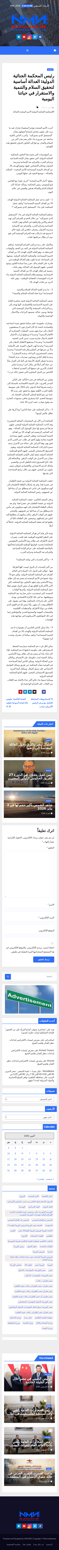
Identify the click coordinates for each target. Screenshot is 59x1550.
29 (22, 1170)
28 (29, 1170)
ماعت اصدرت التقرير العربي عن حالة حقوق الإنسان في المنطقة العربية (30, 1476)
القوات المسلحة (36, 1236)
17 (8, 1159)
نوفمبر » (40, 1179)
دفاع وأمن (48, 1437)
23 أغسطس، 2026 (43, 1418)
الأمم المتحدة (33, 1196)
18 (50, 1165)
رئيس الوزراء (18, 1246)
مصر (50, 1270)
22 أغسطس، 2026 (43, 1450)
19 (43, 1165)
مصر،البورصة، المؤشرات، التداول (31, 1270)
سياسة (49, 1406)
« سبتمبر (50, 1179)
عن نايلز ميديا (38, 1544)
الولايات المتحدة (46, 1246)
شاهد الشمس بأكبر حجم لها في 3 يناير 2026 (29, 806)
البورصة (22, 1207)
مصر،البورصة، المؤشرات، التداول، (38, 1275)
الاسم (51, 904)
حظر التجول (32, 1246)
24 (8, 1165)
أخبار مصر (48, 1374)
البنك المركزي (34, 1207)
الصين (12, 1230)
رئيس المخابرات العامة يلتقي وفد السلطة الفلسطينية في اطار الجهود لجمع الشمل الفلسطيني (30, 1413)
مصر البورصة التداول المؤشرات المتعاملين (35, 1302)
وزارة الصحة (28, 1323)
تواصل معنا (27, 1544)
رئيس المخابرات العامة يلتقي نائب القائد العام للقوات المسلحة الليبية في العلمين (30, 1445)
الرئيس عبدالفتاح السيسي (42, 1220)
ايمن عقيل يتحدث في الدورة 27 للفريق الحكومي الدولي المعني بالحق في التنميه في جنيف (30, 778)
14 (29, 1159)
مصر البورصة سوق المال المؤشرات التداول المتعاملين (30, 1307)
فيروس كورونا (38, 1252)
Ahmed (50, 1061)
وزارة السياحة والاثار (44, 1323)
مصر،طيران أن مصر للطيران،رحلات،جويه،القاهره (32, 1296)
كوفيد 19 (28, 1265)
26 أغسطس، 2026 (43, 1387)
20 (37, 1165)
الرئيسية (50, 69)
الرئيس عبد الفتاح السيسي (18, 1220)
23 (15, 1165)
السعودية (48, 1225)
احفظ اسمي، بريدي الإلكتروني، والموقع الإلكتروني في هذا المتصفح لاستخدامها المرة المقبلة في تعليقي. (30, 949)
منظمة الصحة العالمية (43, 1318)
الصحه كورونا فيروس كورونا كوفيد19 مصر (35, 1230)
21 (29, 1165)
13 (37, 1159)
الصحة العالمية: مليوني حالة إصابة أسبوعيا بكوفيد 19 (17, 703)
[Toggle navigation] (27, 50)
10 (8, 1153)
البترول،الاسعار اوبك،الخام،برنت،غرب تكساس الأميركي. (29, 1201)
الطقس (49, 1236)
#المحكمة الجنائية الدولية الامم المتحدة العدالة (33, 112)
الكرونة (24, 1236)
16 (15, 1159)
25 (50, 1170)
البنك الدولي (47, 1207)
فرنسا (50, 1252)
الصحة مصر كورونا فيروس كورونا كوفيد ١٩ (25, 1225)
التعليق (50, 848)
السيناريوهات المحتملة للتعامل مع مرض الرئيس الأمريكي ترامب (42, 703)
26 (43, 1170)
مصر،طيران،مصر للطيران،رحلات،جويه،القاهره (33, 1291)
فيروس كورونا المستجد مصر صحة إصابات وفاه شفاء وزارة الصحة (31, 1258)
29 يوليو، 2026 (44, 1481)
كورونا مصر (39, 1265)
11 (50, 1159)
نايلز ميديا (28, 1318)
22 (22, 1165)
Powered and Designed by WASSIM (17, 1539)
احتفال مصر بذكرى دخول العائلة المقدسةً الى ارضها (30, 746)
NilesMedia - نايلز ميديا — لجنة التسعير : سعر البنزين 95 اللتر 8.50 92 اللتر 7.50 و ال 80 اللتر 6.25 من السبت (29, 1074)
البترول (22, 1196)
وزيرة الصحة (47, 1328)
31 (8, 1170)
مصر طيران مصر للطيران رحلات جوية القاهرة (34, 1312)
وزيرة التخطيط (14, 1323)
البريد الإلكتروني (46, 917)
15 (22, 1159)
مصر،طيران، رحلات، (44, 1281)
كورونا (49, 1265)
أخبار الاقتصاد (47, 1196)
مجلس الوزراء (16, 1265)
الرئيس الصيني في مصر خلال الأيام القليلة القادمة (32, 1380)
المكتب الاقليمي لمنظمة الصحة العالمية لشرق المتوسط (30, 1241)
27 (37, 1170)
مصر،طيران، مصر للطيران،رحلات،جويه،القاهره (33, 1286)
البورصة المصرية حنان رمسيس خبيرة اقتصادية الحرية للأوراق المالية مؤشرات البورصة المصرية (31, 1213)
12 (43, 1159)
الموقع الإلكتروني (46, 930)
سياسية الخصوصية (13, 1544)
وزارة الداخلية (15, 1318)
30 (15, 1170)
